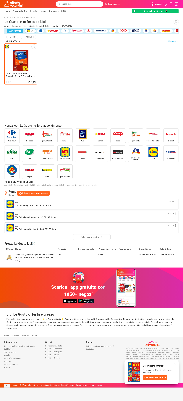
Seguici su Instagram (53, 352)
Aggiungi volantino (11, 364)
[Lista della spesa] (176, 4)
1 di (12, 41)
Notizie (7, 367)
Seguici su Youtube (52, 355)
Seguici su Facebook (53, 349)
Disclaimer (45, 385)
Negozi (43, 11)
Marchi (7, 355)
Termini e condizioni (58, 385)
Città (63, 11)
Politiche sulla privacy (75, 385)
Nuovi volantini (20, 11)
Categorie (54, 11)
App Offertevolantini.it (12, 358)
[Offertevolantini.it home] (14, 4)
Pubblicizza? (9, 349)
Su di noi (7, 361)
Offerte (33, 11)
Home (7, 11)
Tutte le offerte (15, 17)
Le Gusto (27, 17)
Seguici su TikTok (52, 358)
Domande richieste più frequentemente (19, 346)
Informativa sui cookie (93, 385)
